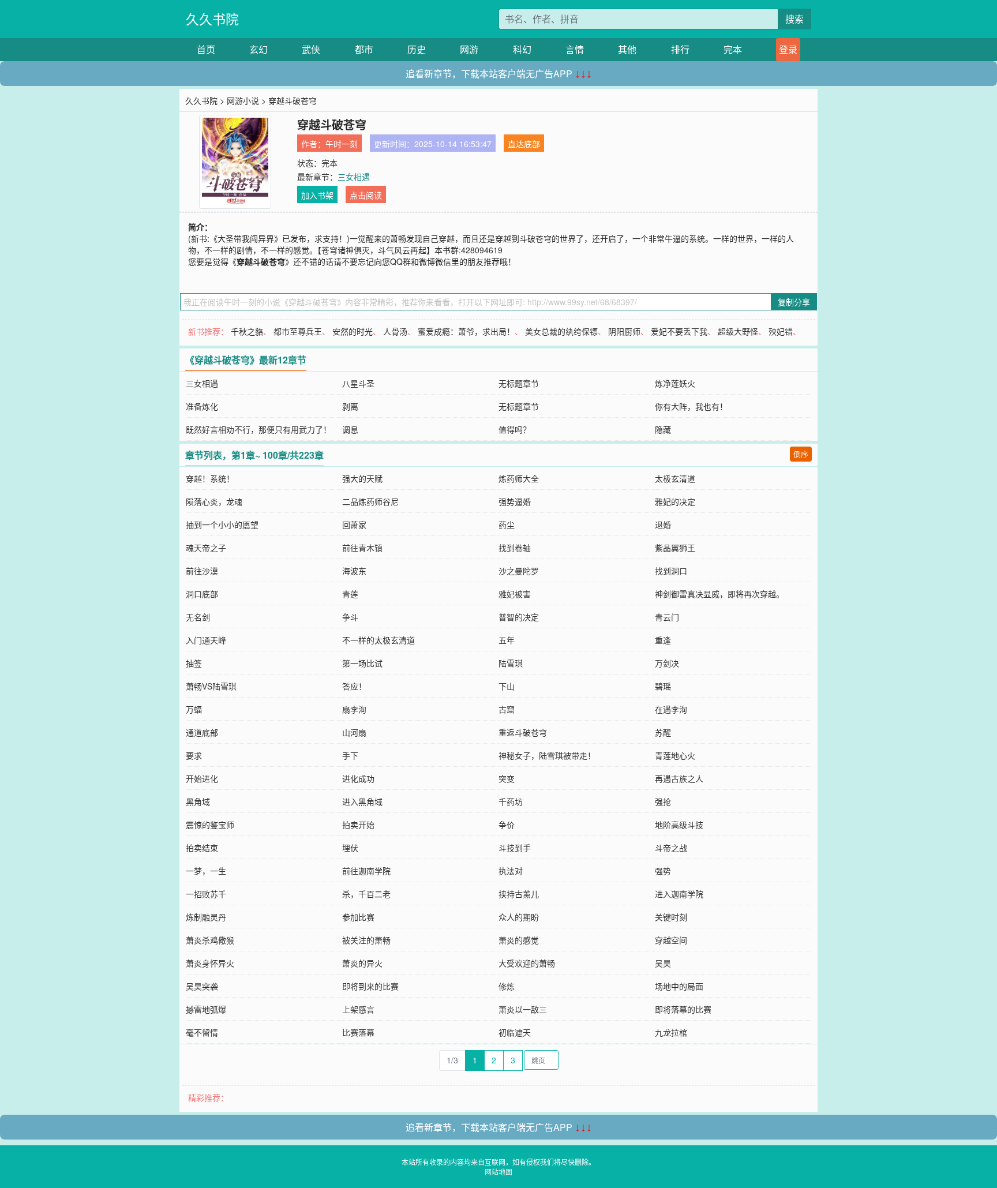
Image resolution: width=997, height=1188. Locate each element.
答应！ (354, 686)
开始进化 (202, 778)
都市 (364, 49)
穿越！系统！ (210, 478)
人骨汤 (395, 331)
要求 (194, 755)
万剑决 (667, 663)
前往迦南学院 (366, 870)
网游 (469, 49)
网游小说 (243, 100)
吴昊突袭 (202, 986)
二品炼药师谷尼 (370, 501)
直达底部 (524, 143)
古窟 (506, 709)
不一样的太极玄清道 (378, 640)
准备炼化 (202, 406)
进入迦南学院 (679, 894)
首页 (206, 49)
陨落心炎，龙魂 (214, 501)
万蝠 (194, 709)
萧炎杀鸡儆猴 (210, 940)
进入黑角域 (362, 801)
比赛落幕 (358, 1032)
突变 (506, 778)
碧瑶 (663, 686)
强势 (663, 870)
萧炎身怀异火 (210, 963)
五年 (506, 640)
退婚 (663, 524)
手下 (350, 755)
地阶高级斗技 (679, 824)
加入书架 (317, 195)
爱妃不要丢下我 (679, 331)
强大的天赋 (362, 478)
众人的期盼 (518, 917)
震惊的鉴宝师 (210, 824)
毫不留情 (202, 1032)
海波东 (354, 570)
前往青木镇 (362, 547)
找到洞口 (671, 570)
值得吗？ (514, 429)
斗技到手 (514, 847)
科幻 (522, 49)
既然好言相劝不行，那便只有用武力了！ (258, 429)
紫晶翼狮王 (675, 547)
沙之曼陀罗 (518, 570)
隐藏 (663, 429)
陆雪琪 (510, 663)
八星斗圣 (358, 383)
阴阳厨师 (624, 331)
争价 (506, 824)
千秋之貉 (247, 331)
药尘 (506, 524)
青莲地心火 (675, 755)
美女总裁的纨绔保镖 (561, 331)
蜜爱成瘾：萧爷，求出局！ (466, 331)
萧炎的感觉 (518, 940)
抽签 (194, 663)
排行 (680, 49)
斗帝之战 (671, 847)
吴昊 (663, 963)
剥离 (350, 406)
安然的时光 (352, 331)
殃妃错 (781, 331)
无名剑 (198, 617)
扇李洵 (354, 709)
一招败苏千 (206, 894)
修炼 (506, 986)
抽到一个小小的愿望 (222, 524)
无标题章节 (518, 383)
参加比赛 (358, 917)
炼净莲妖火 (675, 383)
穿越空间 (671, 940)
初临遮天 (514, 1032)
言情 (574, 49)
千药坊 (510, 801)
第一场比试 (362, 663)
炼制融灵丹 (206, 917)
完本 (733, 49)
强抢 (663, 801)
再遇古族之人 (679, 778)
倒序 (800, 453)
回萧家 (354, 524)
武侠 (311, 49)
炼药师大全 (518, 478)
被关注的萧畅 (366, 940)
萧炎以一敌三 (522, 1009)
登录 (788, 49)
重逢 (663, 640)
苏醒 (663, 732)
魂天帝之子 (206, 547)
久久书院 (212, 18)
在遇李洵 (671, 709)
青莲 (350, 593)
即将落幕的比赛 (683, 1009)
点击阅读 (366, 195)
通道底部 (202, 732)
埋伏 (350, 847)
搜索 (794, 18)
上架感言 (358, 1009)
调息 (350, 429)
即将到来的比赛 (370, 986)
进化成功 (358, 778)
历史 (416, 49)
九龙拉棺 (671, 1032)
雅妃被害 (514, 593)
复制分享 (794, 302)
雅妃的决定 (675, 501)
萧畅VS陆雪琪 (211, 686)
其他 (627, 49)
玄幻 (258, 49)
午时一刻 (341, 143)
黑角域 (198, 801)
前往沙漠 (202, 570)
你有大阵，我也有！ (691, 406)
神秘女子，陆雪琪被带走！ (546, 755)
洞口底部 (202, 593)
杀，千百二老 (366, 894)
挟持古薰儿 (518, 894)
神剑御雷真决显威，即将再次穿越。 (719, 593)
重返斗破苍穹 (522, 732)
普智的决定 (518, 617)
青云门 (667, 617)
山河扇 (354, 732)
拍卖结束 (202, 847)
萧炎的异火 (362, 963)
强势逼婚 (514, 501)
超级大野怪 (738, 331)
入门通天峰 (206, 640)
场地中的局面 (679, 986)
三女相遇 (354, 176)
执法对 (510, 870)
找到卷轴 (514, 547)
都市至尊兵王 (297, 331)
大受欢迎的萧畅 (526, 963)
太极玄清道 (675, 478)
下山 (506, 686)
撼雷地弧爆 (206, 1009)
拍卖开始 (358, 824)
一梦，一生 (206, 870)
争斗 (350, 617)
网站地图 (498, 1171)
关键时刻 (671, 917)
